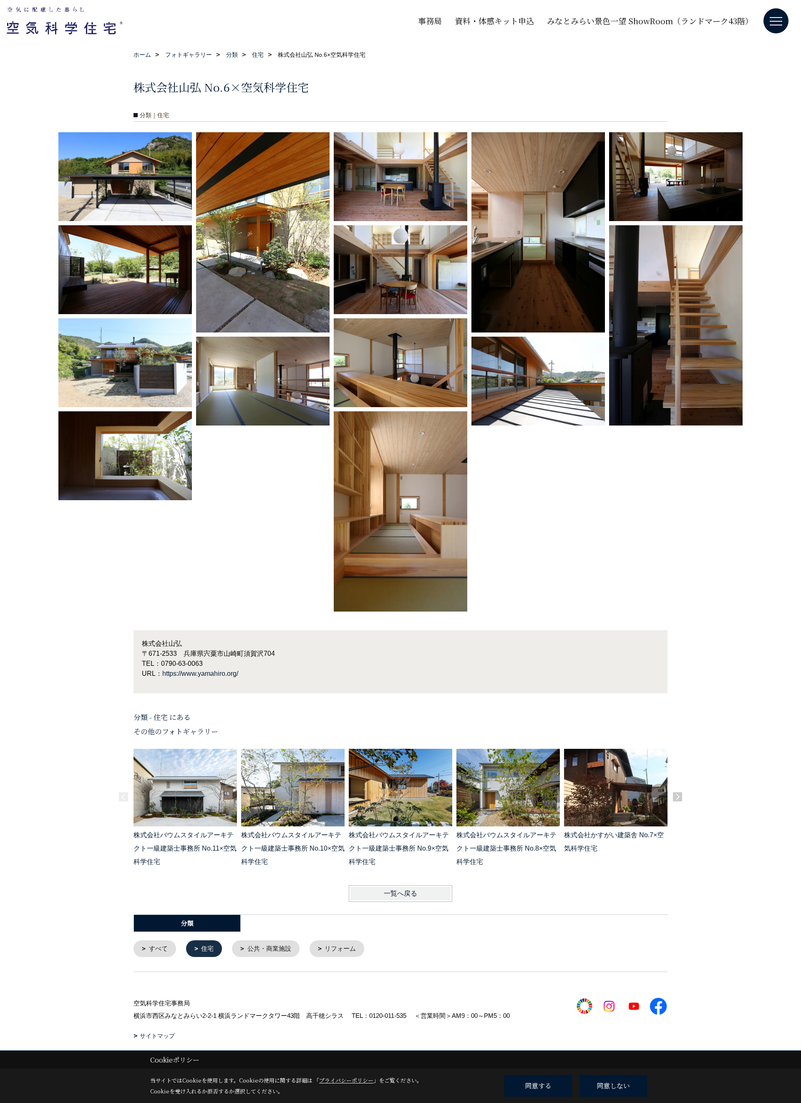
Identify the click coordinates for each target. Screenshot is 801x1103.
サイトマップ (157, 1035)
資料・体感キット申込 (494, 20)
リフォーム (340, 948)
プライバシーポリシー (346, 1080)
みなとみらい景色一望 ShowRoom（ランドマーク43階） (650, 20)
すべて (158, 948)
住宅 (207, 948)
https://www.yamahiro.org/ (200, 673)
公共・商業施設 (269, 948)
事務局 (430, 20)
